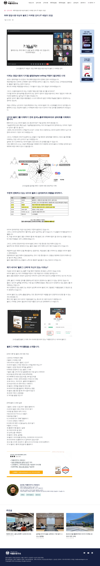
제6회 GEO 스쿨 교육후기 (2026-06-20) (18, 534)
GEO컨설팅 (62, 2)
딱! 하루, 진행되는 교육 (87, 32)
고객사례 (45, 2)
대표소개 (31, 2)
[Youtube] (88, 553)
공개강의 (75, 2)
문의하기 (83, 2)
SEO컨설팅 (53, 2)
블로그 (69, 2)
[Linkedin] (92, 553)
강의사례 (38, 2)
